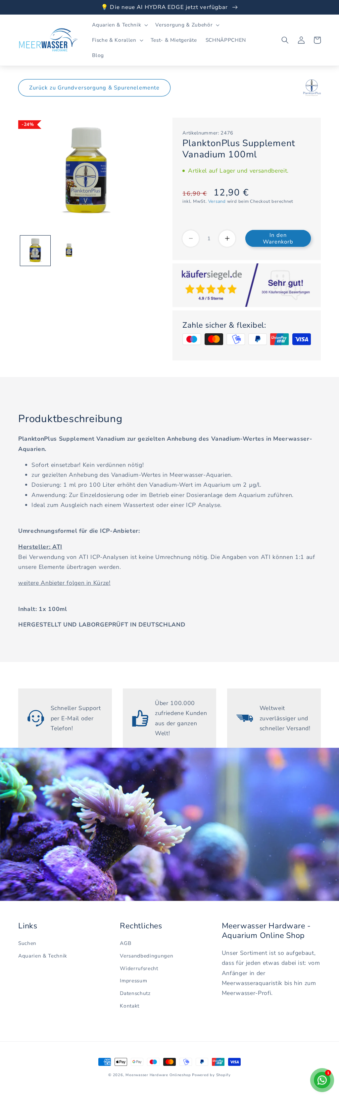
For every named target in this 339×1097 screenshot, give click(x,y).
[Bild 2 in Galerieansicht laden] (69, 251)
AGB (125, 943)
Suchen (27, 943)
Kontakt (129, 1005)
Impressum (133, 980)
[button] (119, 24)
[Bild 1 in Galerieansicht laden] (35, 251)
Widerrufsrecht (139, 968)
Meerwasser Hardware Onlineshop (158, 1074)
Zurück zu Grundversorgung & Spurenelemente (94, 87)
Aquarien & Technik (42, 955)
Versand (217, 201)
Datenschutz (135, 993)
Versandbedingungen (146, 955)
